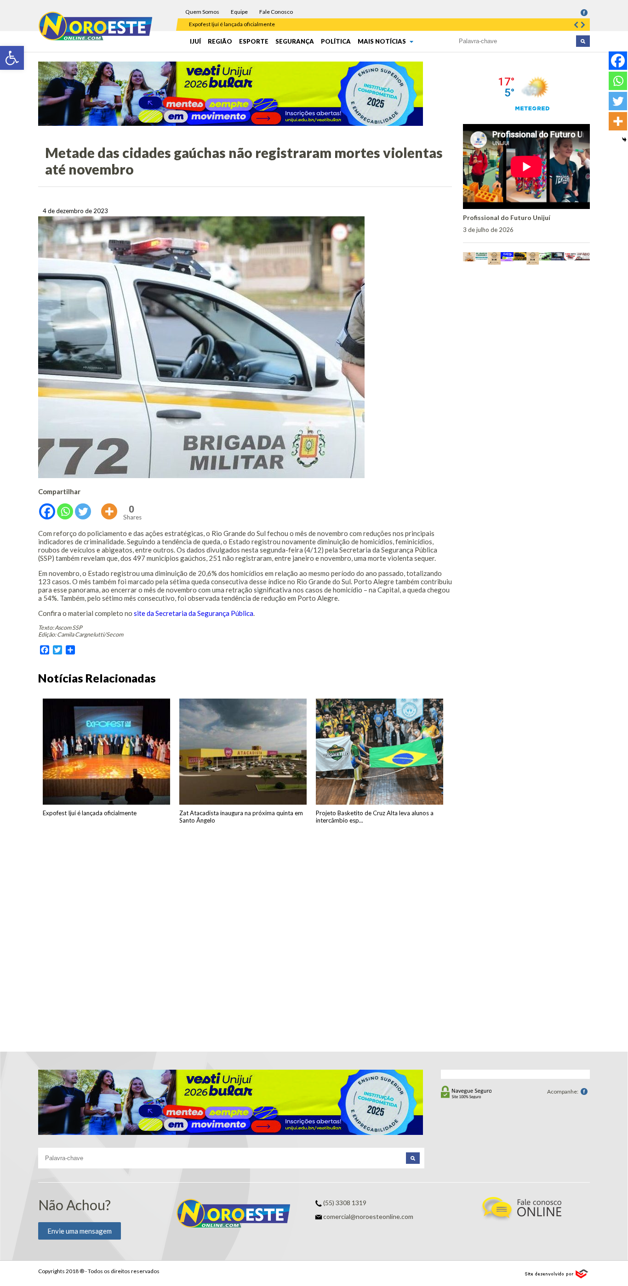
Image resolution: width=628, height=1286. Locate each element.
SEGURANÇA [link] (294, 41)
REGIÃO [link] (220, 41)
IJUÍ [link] (195, 41)
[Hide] (624, 139)
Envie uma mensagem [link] (79, 1231)
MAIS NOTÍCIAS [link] (382, 41)
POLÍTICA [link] (336, 41)
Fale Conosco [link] (276, 11)
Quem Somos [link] (202, 11)
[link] (12, 58)
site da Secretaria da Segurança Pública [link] (193, 613)
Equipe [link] (239, 11)
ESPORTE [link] (253, 41)
